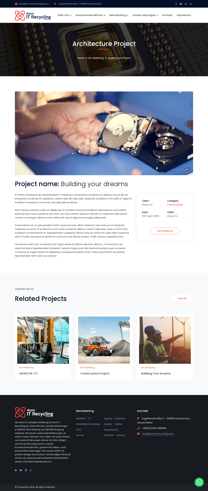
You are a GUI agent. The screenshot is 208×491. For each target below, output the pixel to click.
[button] (199, 482)
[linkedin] (26, 470)
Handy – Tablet (113, 424)
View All (181, 298)
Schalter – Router (114, 435)
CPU (78, 429)
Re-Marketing (96, 58)
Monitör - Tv (83, 418)
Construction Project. (95, 373)
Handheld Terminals (88, 424)
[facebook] (16, 470)
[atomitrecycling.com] (33, 15)
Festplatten (111, 429)
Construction (175, 204)
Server (80, 435)
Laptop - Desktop (114, 418)
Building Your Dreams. (156, 373)
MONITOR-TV (28, 373)
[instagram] (31, 470)
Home (80, 58)
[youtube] (21, 470)
